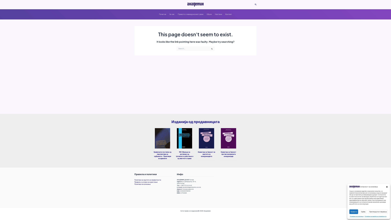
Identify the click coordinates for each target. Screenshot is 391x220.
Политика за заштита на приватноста (375, 216)
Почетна (162, 14)
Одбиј (363, 212)
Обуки (209, 14)
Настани (218, 14)
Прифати (353, 212)
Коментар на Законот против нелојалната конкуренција (228, 154)
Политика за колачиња (357, 216)
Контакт (228, 14)
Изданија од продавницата (195, 121)
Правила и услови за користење (146, 182)
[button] (387, 187)
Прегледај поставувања (378, 212)
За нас (172, 14)
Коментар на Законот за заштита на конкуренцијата (206, 154)
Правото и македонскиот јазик (190, 14)
